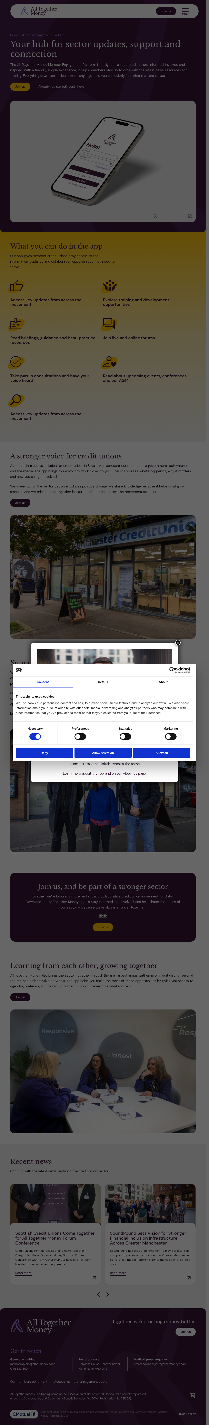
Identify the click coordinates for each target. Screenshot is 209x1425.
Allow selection (103, 752)
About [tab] (163, 682)
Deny (44, 752)
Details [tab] (103, 682)
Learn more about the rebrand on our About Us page (104, 773)
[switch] (80, 736)
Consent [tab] (43, 682)
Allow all (162, 752)
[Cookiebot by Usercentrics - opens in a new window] (172, 670)
